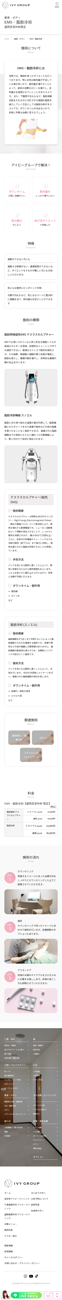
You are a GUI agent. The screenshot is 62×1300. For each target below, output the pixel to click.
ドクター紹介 (10, 1235)
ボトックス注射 (39, 1105)
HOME (6, 38)
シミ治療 (36, 1131)
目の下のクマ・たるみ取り (14, 1049)
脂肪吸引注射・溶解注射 (13, 1101)
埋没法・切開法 (10, 1045)
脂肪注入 (36, 1113)
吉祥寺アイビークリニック (16, 1198)
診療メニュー (10, 1223)
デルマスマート (39, 1140)
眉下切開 (7, 1054)
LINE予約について (39, 1198)
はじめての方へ (38, 1192)
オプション (38, 1156)
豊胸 (6, 1131)
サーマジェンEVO (10, 1088)
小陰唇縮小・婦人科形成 (13, 1127)
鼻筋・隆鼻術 (38, 1045)
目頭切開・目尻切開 (11, 1058)
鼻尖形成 (36, 1049)
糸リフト (7, 1071)
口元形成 (36, 1075)
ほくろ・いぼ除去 (39, 1136)
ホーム (7, 1192)
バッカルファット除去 (12, 1079)
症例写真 (35, 1204)
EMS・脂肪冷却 (10, 1105)
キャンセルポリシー (13, 1257)
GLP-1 (6, 1110)
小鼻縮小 (36, 1054)
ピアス (35, 1144)
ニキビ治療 (37, 1127)
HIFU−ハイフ (9, 1084)
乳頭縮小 (7, 1136)
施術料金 (8, 1229)
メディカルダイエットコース (15, 1114)
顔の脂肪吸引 (9, 1075)
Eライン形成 (37, 1079)
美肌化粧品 (37, 1148)
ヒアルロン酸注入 (39, 1109)
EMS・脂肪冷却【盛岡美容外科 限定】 (27, 803)
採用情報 (8, 1251)
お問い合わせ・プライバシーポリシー (22, 1263)
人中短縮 (36, 1071)
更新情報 (8, 1245)
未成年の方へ (37, 1210)
